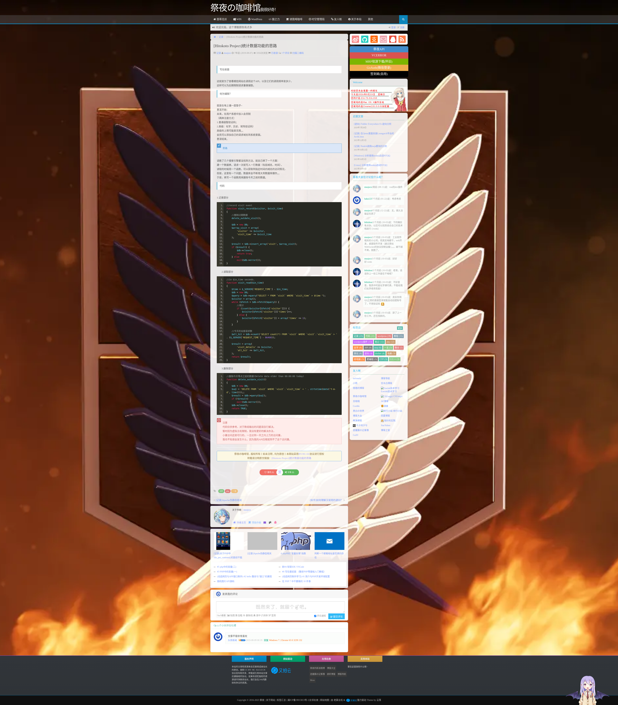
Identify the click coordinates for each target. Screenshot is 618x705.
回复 (266, 640)
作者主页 (241, 522)
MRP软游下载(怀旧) (378, 61)
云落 (379, 700)
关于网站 (270, 700)
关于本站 (356, 19)
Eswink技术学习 (389, 391)
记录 (221, 37)
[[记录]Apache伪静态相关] (262, 541)
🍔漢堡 (384, 406)
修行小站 (397, 411)
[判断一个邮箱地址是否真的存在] (329, 541)
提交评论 (337, 616)
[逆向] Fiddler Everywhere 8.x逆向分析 (372, 124)
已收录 (274, 53)
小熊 (355, 383)
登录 (393, 27)
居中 (258, 615)
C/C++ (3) (394, 359)
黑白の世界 (358, 411)
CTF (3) (383, 359)
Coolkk (356, 406)
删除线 (249, 615)
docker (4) (380, 353)
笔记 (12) (379, 342)
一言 (234, 491)
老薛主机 (338, 700)
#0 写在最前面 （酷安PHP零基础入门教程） (304, 571)
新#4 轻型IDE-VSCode (293, 567)
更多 (400, 328)
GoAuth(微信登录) (379, 67)
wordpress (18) (384, 336)
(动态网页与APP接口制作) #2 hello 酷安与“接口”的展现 (244, 576)
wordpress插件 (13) (363, 342)
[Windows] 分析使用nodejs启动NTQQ (372, 155)
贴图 (232, 615)
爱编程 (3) (372, 359)
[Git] (270, 522)
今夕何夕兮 (361, 425)
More (312, 680)
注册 (402, 27)
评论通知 (321, 616)
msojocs (227, 53)
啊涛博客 (357, 420)
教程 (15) (398, 336)
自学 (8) (358, 347)
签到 (273, 615)
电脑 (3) (391, 353)
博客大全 (357, 416)
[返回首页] (215, 37)
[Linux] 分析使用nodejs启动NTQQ (370, 165)
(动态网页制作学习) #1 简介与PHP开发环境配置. (306, 576)
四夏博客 (385, 416)
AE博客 (385, 401)
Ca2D (355, 435)
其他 (370, 19)
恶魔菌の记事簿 (361, 430)
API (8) (368, 347)
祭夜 (262, 700)
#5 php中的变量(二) (226, 567)
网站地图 (324, 700)
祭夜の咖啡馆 (359, 396)
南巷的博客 (358, 388)
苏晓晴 (356, 401)
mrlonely (357, 378)
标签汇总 (281, 700)
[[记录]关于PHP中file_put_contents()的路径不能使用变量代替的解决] (229, 541)
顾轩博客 (331, 674)
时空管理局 (318, 19)
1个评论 (285, 53)
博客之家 (385, 430)
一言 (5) (388, 347)
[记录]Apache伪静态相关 (229, 500)
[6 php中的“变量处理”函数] (296, 541)
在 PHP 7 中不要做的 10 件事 (296, 581)
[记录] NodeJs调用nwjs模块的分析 (370, 146)
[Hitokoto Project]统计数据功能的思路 (245, 46)
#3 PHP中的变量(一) (227, 571)
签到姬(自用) (379, 74)
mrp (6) (377, 347)
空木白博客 (386, 383)
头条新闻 (232, 640)
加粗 (239, 615)
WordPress (256, 19)
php (227, 491)
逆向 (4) (368, 353)
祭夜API (378, 49)
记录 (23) (358, 336)
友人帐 (337, 19)
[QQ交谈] (275, 522)
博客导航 (385, 378)
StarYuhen (385, 425)
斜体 (265, 615)
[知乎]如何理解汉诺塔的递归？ (326, 500)
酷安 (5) (399, 347)
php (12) (390, 342)
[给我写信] (264, 522)
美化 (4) (358, 353)
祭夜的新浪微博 (317, 668)
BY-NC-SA (304, 454)
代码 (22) (370, 336)
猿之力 (275, 19)
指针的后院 (389, 420)
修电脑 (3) (359, 359)
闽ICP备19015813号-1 (298, 700)
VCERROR (379, 55)
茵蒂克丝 (221, 19)
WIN (239, 19)
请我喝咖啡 (295, 19)
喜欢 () (270, 472)
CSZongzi (398, 396)
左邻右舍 (313, 700)
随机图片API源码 (225, 581)
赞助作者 (256, 522)
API (221, 491)
